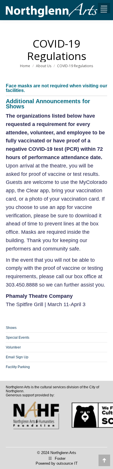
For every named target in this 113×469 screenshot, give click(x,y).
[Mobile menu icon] (103, 10)
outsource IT (67, 463)
